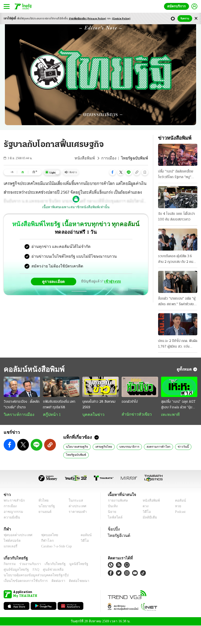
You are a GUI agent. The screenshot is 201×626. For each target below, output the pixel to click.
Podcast (179, 512)
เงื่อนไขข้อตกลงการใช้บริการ (23, 581)
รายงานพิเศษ (117, 501)
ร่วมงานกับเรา (28, 564)
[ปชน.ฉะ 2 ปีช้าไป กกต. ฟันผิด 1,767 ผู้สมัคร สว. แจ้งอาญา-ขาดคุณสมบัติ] (177, 324)
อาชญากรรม (12, 512)
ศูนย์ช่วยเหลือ (48, 570)
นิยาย (111, 512)
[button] (112, 172)
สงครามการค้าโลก (153, 446)
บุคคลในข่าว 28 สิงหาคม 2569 (98, 404)
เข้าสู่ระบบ (112, 281)
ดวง (144, 506)
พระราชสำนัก (13, 501)
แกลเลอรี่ (10, 547)
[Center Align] (196, 18)
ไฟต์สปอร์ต (11, 541)
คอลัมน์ (178, 501)
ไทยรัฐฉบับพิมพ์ (75, 455)
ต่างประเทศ (75, 506)
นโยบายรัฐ (45, 506)
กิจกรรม (9, 564)
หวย (176, 506)
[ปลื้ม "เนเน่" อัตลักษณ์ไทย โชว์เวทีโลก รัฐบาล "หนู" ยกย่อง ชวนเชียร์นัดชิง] (177, 155)
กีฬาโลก (43, 541)
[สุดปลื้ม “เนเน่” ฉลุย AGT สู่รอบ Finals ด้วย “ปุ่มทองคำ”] (179, 387)
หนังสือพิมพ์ (90, 158)
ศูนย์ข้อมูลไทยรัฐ (15, 570)
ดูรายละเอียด (55, 281)
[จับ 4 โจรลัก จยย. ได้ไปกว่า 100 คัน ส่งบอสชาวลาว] (177, 197)
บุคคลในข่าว (91, 415)
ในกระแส (74, 501)
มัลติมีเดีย (147, 518)
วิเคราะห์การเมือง (17, 415)
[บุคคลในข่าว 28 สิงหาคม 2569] (100, 387)
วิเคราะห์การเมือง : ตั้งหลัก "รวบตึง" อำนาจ (21, 404)
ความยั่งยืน (11, 518)
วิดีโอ (145, 512)
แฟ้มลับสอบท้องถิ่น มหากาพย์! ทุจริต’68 (59, 404)
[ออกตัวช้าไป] (140, 387)
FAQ (33, 570)
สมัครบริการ (177, 6)
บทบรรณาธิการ (125, 446)
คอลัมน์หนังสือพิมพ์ (33, 369)
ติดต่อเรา (52, 581)
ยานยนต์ (43, 512)
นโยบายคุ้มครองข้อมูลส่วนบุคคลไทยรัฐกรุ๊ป (33, 576)
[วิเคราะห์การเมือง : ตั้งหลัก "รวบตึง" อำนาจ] (22, 387)
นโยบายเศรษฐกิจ (76, 446)
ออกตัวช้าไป (130, 402)
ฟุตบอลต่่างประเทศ (16, 535)
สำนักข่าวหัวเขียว (135, 414)
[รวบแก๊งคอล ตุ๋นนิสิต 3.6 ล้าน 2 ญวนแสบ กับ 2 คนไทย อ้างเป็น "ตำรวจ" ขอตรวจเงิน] (177, 240)
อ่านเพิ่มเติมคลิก (87, 18)
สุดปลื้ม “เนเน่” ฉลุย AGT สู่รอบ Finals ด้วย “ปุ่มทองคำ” (178, 405)
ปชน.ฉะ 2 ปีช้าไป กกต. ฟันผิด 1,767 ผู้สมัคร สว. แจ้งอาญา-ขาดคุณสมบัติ (177, 344)
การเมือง (113, 158)
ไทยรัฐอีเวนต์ (118, 536)
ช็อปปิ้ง (113, 529)
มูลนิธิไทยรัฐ (73, 564)
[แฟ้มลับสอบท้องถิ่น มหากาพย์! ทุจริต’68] (61, 387)
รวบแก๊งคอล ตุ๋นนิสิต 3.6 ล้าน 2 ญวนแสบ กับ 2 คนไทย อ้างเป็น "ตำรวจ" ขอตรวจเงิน (175, 259)
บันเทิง (112, 506)
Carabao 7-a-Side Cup (55, 547)
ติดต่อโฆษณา (71, 581)
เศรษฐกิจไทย (100, 446)
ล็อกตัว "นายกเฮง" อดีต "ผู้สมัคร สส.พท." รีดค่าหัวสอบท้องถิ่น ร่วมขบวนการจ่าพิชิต (177, 302)
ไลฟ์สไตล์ (114, 518)
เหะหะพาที (168, 415)
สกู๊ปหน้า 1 (51, 415)
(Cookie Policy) (121, 18)
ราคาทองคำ (76, 512)
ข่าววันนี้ (176, 446)
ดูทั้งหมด (185, 369)
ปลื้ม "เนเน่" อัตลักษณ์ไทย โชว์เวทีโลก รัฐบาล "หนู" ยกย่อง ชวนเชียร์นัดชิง (175, 175)
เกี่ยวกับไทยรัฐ (51, 564)
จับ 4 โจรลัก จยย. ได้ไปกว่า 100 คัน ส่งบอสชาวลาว (176, 216)
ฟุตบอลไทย (45, 535)
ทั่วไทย (42, 501)
